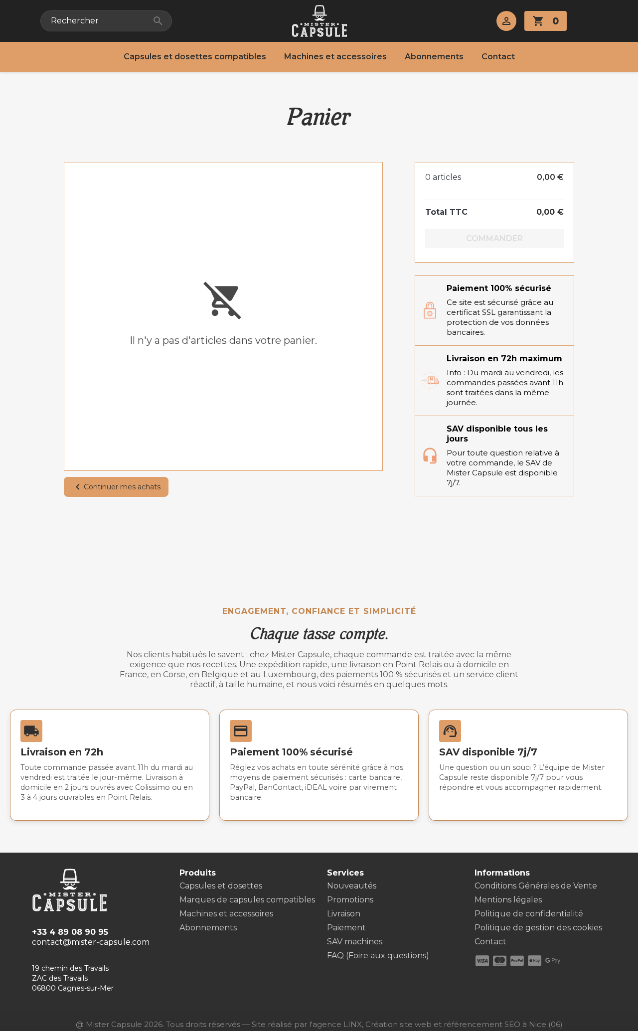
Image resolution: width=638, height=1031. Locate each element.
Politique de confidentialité (529, 913)
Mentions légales (508, 899)
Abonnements (434, 56)
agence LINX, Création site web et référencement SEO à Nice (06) (438, 1024)
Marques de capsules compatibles (247, 899)
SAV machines (354, 941)
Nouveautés (351, 885)
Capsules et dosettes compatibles (195, 56)
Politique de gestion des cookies (538, 927)
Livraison (343, 913)
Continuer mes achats (116, 487)
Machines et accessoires (335, 56)
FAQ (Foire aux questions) (378, 955)
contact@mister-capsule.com (91, 942)
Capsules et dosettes (220, 885)
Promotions (350, 899)
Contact (498, 56)
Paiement (346, 927)
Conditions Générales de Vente (536, 885)
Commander (494, 238)
